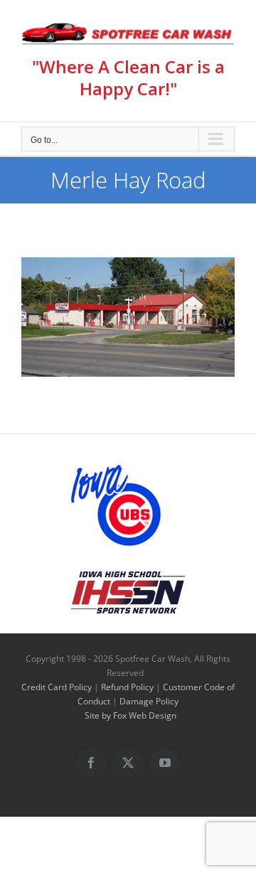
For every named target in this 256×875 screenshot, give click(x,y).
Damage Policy (148, 701)
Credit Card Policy (56, 687)
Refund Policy (127, 687)
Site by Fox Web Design (130, 715)
